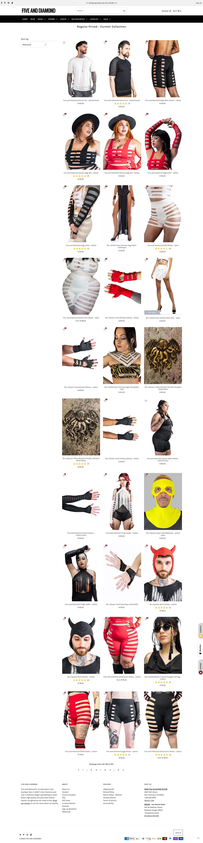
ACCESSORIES (78, 19)
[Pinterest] (5, 3)
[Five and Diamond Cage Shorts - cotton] (122, 719)
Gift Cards (66, 800)
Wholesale (66, 812)
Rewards (65, 806)
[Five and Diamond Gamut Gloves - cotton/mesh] (81, 501)
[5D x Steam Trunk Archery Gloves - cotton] (122, 426)
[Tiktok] (12, 3)
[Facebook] (1, 3)
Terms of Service (110, 800)
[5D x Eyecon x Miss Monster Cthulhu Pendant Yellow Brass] (163, 355)
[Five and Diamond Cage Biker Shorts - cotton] (163, 68)
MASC (40, 19)
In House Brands (68, 803)
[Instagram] (8, 3)
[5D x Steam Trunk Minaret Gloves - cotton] (122, 286)
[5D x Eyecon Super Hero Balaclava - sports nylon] (163, 501)
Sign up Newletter (69, 809)
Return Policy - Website (112, 795)
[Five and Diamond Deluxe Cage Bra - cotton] (81, 141)
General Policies (109, 798)
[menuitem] (25, 19)
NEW (33, 19)
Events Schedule (69, 795)
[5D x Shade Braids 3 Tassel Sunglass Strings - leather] (163, 645)
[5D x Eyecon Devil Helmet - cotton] (163, 572)
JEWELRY (94, 19)
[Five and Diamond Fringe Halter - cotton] (122, 501)
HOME (25, 19)
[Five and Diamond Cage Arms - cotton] (163, 141)
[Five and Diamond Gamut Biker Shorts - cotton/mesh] (163, 426)
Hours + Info (149, 800)
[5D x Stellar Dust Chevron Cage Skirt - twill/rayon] (122, 213)
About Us (66, 789)
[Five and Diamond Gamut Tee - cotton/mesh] (81, 68)
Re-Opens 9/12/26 (151, 816)
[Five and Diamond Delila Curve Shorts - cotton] (122, 645)
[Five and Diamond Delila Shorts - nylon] (163, 213)
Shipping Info (108, 789)
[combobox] (98, 11)
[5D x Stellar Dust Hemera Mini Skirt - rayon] (163, 286)
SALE (106, 19)
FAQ (63, 798)
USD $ (198, 3)
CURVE (63, 19)
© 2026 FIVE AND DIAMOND (30, 839)
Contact (65, 792)
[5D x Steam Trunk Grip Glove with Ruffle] (122, 572)
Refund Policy (108, 792)
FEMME (51, 19)
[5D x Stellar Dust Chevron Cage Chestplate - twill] (122, 355)
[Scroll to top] (198, 838)
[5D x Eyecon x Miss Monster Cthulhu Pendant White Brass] (81, 426)
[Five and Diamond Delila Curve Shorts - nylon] (81, 286)
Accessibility (108, 803)
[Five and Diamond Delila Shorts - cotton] (81, 719)
